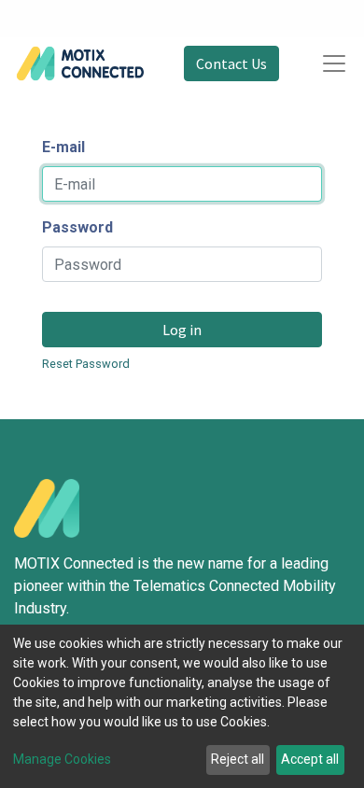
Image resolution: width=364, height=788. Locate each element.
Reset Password (86, 364)
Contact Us (231, 63)
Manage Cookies (62, 759)
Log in (182, 329)
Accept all (310, 759)
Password (77, 227)
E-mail (63, 147)
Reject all (237, 759)
